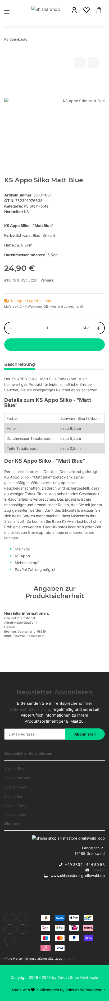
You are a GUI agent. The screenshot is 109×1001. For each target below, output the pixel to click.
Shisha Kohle (15, 815)
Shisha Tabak (16, 805)
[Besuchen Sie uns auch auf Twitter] (22, 917)
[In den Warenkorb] (54, 344)
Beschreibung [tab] (19, 364)
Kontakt (98, 870)
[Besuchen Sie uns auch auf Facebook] (9, 917)
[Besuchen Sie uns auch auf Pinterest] (22, 929)
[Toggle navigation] (7, 6)
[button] (74, 10)
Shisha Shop (15, 768)
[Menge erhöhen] (98, 328)
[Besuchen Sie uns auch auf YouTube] (9, 929)
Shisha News (15, 787)
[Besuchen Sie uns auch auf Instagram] (9, 940)
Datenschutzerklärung (30, 709)
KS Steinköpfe (36, 206)
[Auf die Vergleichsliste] (80, 62)
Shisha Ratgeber (18, 778)
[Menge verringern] (10, 328)
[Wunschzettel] (86, 10)
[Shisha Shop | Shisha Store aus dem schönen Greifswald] (47, 9)
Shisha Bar (13, 796)
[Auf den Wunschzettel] (93, 62)
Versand (47, 280)
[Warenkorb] (99, 9)
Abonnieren (85, 734)
